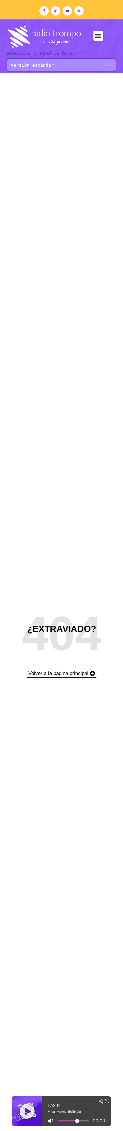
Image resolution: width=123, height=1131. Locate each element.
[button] (98, 36)
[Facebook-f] (44, 11)
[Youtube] (67, 11)
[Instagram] (55, 11)
